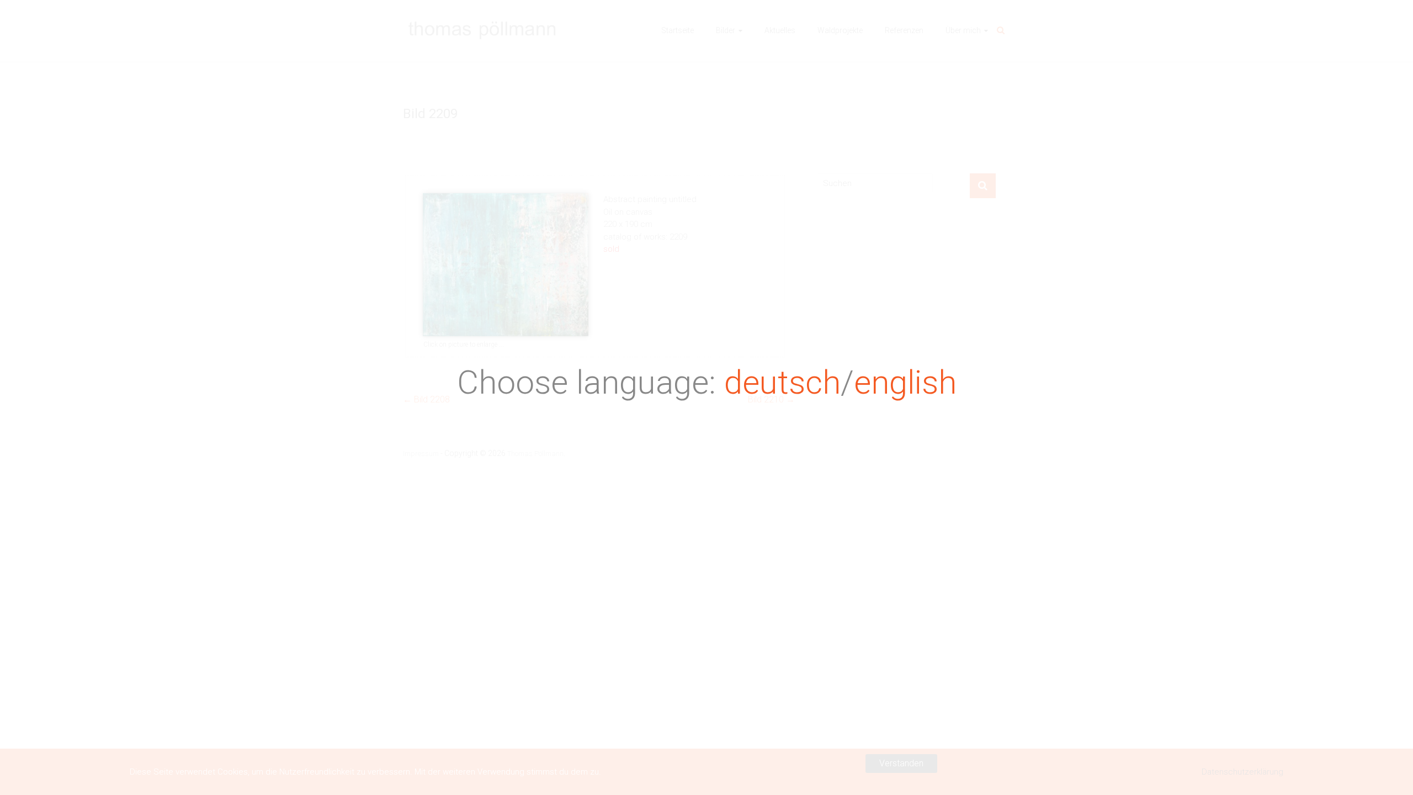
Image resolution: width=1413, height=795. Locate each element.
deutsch (782, 382)
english (905, 382)
